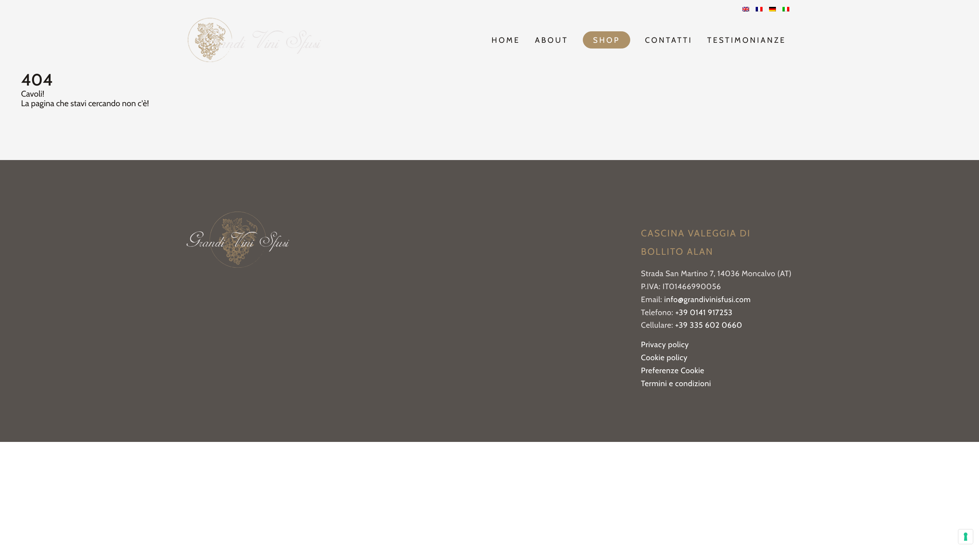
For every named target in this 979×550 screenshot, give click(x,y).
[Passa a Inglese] (745, 9)
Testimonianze (746, 40)
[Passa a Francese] (759, 9)
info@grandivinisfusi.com (707, 299)
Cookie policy (664, 357)
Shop (606, 40)
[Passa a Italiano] (785, 9)
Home (505, 40)
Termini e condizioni (676, 383)
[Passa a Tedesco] (772, 9)
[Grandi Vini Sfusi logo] (254, 40)
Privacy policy (665, 344)
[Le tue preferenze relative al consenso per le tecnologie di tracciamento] (965, 536)
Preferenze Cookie (672, 370)
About (551, 40)
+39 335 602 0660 (708, 325)
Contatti (668, 40)
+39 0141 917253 (703, 312)
